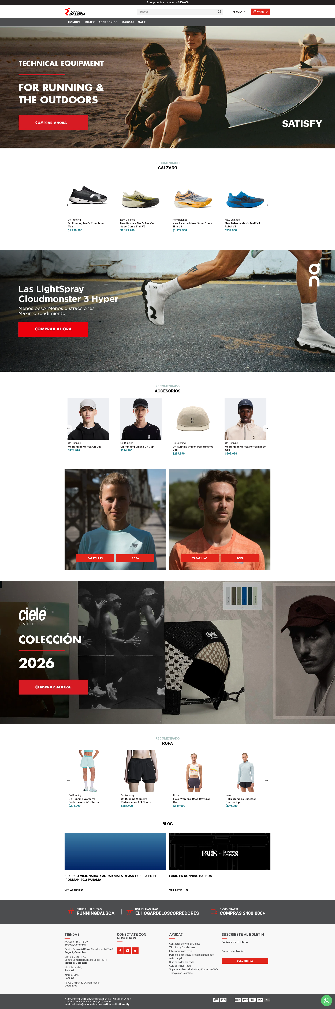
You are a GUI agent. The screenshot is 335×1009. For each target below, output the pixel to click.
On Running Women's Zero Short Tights (255, 800)
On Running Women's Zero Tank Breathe (202, 800)
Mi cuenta (239, 11)
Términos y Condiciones (182, 947)
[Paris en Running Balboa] (219, 851)
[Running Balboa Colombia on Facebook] (120, 950)
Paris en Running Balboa (190, 876)
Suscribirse (245, 960)
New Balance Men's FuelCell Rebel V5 (146, 225)
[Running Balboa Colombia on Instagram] (127, 950)
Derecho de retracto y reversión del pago (191, 954)
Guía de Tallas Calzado (181, 962)
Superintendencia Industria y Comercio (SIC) (193, 969)
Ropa (135, 558)
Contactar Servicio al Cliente (184, 943)
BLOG (167, 823)
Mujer (90, 22)
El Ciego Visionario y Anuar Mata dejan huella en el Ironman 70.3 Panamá (111, 878)
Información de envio (180, 951)
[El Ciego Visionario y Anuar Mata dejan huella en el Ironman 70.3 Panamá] (115, 851)
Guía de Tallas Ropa (180, 965)
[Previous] (68, 205)
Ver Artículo (74, 890)
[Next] (266, 205)
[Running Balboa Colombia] (86, 12)
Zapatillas (95, 558)
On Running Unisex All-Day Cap (201, 446)
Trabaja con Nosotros (181, 973)
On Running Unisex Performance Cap (98, 448)
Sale (142, 22)
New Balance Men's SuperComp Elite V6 (96, 225)
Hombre (74, 22)
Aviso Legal (175, 958)
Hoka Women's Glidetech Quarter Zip (145, 800)
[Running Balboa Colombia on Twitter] (135, 950)
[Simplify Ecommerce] (124, 1004)
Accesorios (108, 22)
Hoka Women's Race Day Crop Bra (96, 800)
